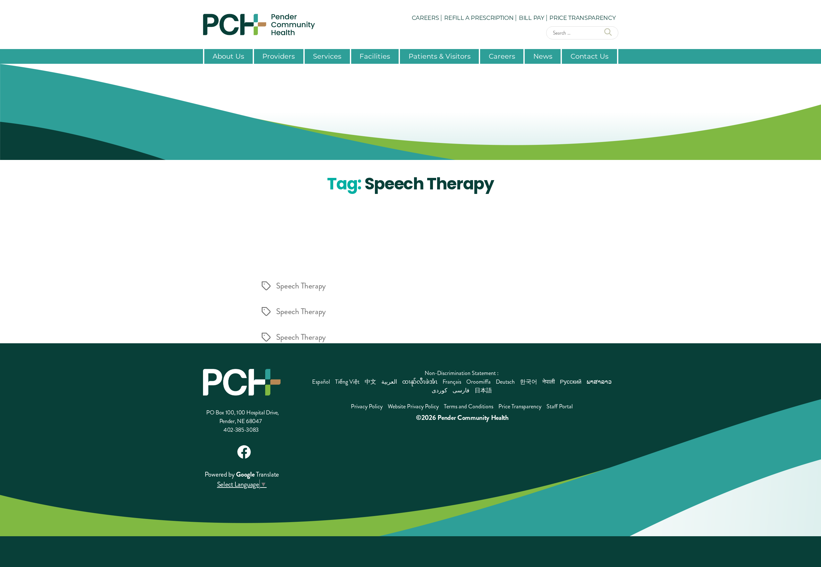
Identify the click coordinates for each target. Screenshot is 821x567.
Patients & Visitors (439, 56)
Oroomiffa (478, 382)
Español (321, 382)
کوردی (439, 390)
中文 (370, 382)
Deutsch (505, 382)
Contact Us (589, 56)
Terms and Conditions (468, 406)
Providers (278, 56)
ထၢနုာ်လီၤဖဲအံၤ (419, 382)
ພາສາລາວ (599, 382)
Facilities (375, 56)
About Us (228, 56)
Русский (570, 382)
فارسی (461, 390)
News (542, 56)
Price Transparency (582, 17)
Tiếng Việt (347, 382)
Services (327, 56)
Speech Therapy (301, 286)
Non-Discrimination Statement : (462, 373)
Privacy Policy (367, 406)
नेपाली (548, 382)
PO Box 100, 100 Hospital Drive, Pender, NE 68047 (242, 416)
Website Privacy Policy (413, 406)
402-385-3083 (241, 430)
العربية (389, 382)
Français (452, 382)
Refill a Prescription (478, 17)
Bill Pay (531, 17)
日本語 (483, 390)
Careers (425, 17)
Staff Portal (559, 406)
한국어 (528, 382)
